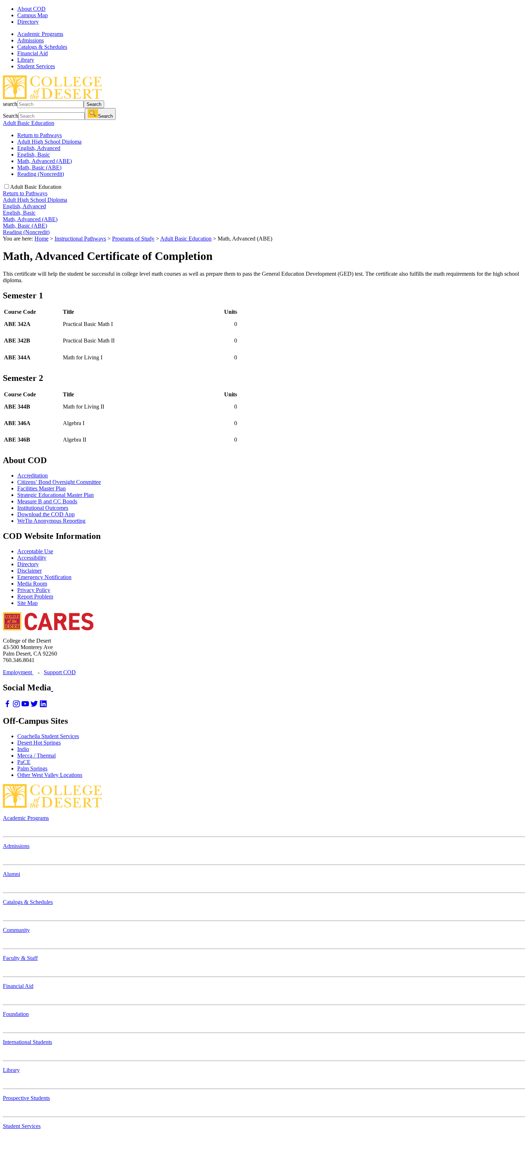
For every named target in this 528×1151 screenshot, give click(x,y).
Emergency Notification (44, 577)
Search (94, 104)
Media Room (32, 584)
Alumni (11, 874)
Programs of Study (133, 239)
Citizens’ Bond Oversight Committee (59, 482)
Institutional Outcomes (42, 508)
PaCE (24, 762)
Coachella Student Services (48, 736)
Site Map (27, 603)
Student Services (22, 1126)
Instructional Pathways (80, 239)
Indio (23, 749)
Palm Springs (32, 768)
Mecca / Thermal (36, 755)
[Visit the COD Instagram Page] (16, 706)
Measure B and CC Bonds (47, 501)
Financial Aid (18, 986)
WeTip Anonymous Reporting (51, 521)
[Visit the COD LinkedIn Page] (43, 706)
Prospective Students (26, 1098)
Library (11, 1070)
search (10, 104)
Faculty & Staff (20, 958)
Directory (28, 22)
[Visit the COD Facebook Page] (7, 706)
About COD (31, 9)
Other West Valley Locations (49, 775)
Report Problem (35, 596)
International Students (27, 1042)
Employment (18, 672)
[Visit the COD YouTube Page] (25, 706)
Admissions (16, 846)
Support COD (60, 672)
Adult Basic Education (28, 123)
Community (16, 930)
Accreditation (32, 475)
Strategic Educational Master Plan (55, 495)
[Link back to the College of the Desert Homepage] (52, 97)
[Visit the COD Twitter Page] (34, 706)
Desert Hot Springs (39, 743)
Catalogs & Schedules (28, 902)
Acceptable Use (35, 551)
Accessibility (31, 558)
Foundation (16, 1014)
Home (41, 239)
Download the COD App (46, 514)
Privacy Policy (33, 590)
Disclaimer (29, 571)
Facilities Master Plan (41, 488)
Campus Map (32, 15)
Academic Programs (26, 818)
